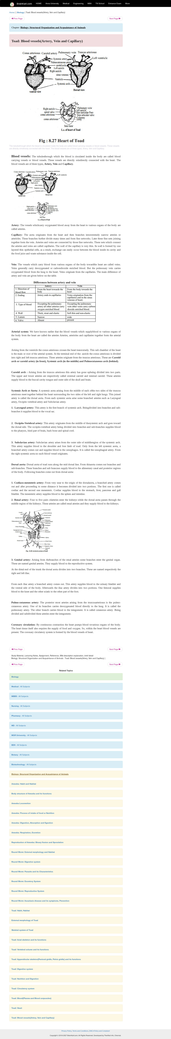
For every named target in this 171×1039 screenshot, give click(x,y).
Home (11, 12)
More (127, 3)
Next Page (114, 18)
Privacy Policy (66, 1031)
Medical (66, 3)
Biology (20, 12)
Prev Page (18, 18)
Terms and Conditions (80, 1031)
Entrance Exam (114, 3)
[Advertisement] (144, 51)
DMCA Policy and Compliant (99, 1031)
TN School (100, 3)
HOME (39, 3)
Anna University (52, 3)
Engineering (78, 3)
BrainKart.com (24, 3)
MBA (90, 3)
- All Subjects (20, 686)
